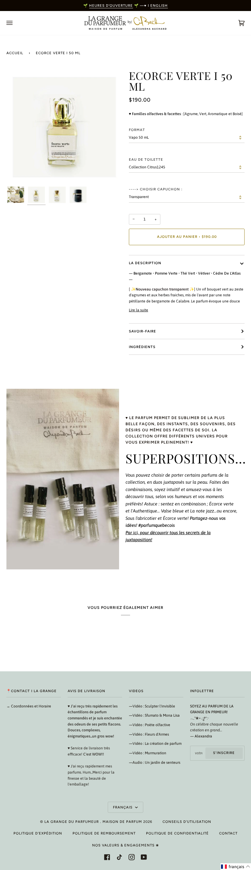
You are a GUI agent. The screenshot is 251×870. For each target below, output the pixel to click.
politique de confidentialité (177, 833)
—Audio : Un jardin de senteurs (154, 762)
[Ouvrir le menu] (15, 23)
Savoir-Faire (142, 331)
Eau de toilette (146, 159)
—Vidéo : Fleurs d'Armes (149, 734)
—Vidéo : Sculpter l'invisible (152, 706)
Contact (228, 833)
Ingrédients (142, 347)
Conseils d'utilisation (187, 821)
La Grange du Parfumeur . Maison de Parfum (93, 821)
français (123, 807)
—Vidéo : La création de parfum (155, 743)
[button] (235, 866)
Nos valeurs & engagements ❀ (125, 845)
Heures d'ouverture (111, 5)
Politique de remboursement (104, 833)
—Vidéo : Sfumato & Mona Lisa (154, 715)
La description (145, 263)
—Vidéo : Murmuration (147, 753)
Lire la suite (138, 310)
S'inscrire (224, 753)
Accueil (14, 53)
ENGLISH (159, 5)
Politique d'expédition (37, 833)
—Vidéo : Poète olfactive (149, 725)
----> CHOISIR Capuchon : (155, 189)
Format (137, 130)
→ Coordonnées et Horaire (28, 706)
